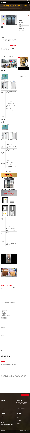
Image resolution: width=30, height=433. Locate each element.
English (28, 0)
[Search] (28, 16)
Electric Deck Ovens (21, 22)
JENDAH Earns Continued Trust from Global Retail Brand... (7, 416)
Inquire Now (13, 45)
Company (18, 417)
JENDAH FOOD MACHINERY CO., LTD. (5, 431)
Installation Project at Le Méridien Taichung (7, 424)
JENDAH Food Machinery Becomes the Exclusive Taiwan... (6, 420)
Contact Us (4, 387)
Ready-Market (27, 430)
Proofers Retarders (21, 34)
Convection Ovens (21, 28)
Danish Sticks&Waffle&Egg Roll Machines (23, 47)
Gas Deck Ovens (21, 24)
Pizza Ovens (20, 32)
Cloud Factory (19, 420)
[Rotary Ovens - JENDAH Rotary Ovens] (16, 24)
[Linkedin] (2, 407)
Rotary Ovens (21, 26)
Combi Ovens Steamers (22, 30)
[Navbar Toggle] (28, 2)
